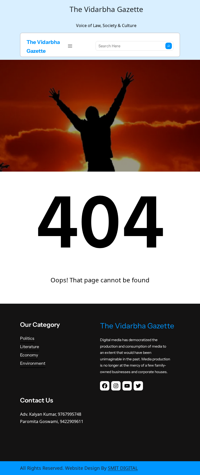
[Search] (168, 45)
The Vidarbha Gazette (137, 325)
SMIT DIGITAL (123, 468)
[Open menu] (70, 46)
